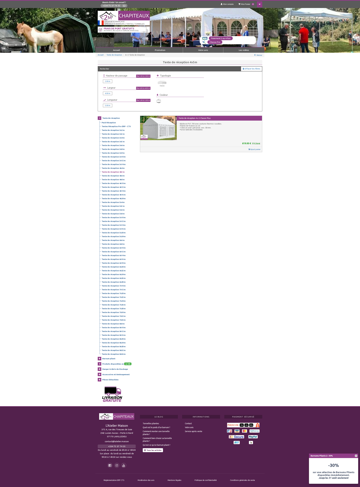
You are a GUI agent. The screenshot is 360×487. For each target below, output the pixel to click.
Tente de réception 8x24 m (114, 343)
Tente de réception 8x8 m (113, 324)
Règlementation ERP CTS (114, 480)
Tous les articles (154, 450)
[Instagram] (116, 465)
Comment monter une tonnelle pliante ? (156, 432)
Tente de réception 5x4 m (113, 202)
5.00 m (107, 105)
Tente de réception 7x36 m (114, 320)
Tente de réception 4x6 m (113, 176)
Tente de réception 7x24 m (114, 301)
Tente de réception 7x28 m (114, 308)
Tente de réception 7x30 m (114, 312)
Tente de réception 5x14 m (114, 225)
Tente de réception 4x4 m (113, 168)
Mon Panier (247, 4)
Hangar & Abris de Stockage (115, 369)
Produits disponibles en (116, 364)
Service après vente (193, 431)
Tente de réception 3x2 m (113, 130)
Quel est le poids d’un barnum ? (156, 427)
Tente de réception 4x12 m (114, 187)
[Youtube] (123, 465)
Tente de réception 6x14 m (114, 255)
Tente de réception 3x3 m (113, 134)
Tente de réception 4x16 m (114, 195)
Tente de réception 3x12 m (114, 160)
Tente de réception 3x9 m (113, 153)
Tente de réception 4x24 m (114, 198)
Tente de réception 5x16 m (114, 229)
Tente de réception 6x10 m (114, 248)
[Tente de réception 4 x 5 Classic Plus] (158, 128)
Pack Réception (109, 123)
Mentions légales (174, 480)
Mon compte (228, 4)
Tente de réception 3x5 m (113, 142)
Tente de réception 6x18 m (114, 263)
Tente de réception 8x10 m (114, 327)
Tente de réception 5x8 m (113, 214)
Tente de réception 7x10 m (114, 286)
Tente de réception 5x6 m (113, 210)
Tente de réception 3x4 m (113, 138)
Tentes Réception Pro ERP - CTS (116, 126)
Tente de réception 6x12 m (114, 252)
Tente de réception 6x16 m (114, 259)
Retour (259, 55)
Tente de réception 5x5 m (113, 206)
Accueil (116, 50)
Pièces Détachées (110, 380)
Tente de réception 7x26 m (114, 305)
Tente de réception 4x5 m (113, 172)
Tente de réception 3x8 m (113, 149)
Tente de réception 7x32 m (114, 316)
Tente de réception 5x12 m (114, 221)
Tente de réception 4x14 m (114, 191)
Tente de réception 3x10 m (114, 157)
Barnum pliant (108, 359)
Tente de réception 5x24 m (114, 236)
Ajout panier (255, 149)
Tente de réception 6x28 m (114, 282)
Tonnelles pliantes (151, 423)
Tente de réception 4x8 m (113, 179)
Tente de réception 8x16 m (114, 335)
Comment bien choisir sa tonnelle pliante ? (157, 439)
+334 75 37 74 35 (111, 5)
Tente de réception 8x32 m (114, 350)
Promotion (160, 50)
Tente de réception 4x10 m (114, 183)
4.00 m (107, 93)
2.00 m (107, 81)
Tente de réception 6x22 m (114, 271)
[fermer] (356, 456)
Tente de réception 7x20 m (114, 293)
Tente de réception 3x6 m (113, 145)
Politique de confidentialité (206, 480)
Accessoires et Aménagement (116, 374)
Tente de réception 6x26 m (114, 278)
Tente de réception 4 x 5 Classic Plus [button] (195, 118)
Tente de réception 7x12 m (114, 290)
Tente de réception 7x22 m (114, 297)
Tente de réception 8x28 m (114, 346)
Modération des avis (146, 480)
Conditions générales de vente (242, 480)
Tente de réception (114, 55)
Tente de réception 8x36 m (114, 354)
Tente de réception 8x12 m (114, 331)
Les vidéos (244, 50)
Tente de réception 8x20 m (114, 339)
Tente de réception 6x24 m (114, 274)
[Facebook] (109, 465)
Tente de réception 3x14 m (114, 164)
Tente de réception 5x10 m (114, 217)
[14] (158, 101)
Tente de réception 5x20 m (114, 233)
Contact (188, 423)
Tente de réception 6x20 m (114, 267)
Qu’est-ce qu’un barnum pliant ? (156, 445)
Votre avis (203, 50)
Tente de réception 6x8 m (113, 244)
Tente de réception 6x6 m (113, 240)
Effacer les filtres (252, 69)
